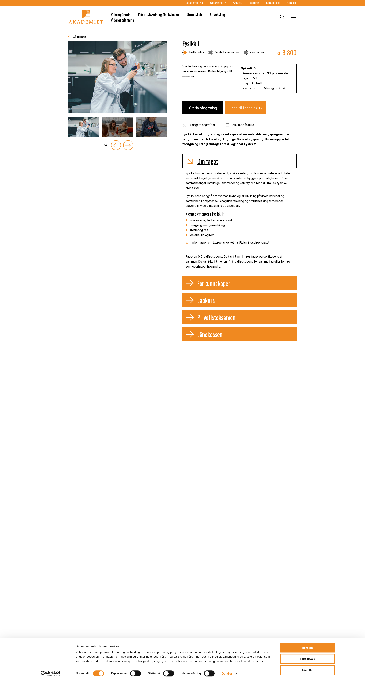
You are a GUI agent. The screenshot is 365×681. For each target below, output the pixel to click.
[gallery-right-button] (128, 145)
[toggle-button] (293, 17)
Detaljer (227, 673)
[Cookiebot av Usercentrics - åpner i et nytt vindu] (50, 673)
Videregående (120, 14)
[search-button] (282, 17)
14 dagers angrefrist (201, 125)
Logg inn (254, 2)
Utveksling (217, 14)
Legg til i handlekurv (246, 108)
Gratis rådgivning (203, 108)
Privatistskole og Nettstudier (158, 14)
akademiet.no (194, 2)
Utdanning (216, 2)
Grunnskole (195, 14)
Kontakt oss (273, 2)
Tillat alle (307, 647)
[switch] (135, 673)
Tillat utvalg (307, 658)
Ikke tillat (307, 670)
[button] (239, 161)
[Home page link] (85, 17)
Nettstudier (196, 52)
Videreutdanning (122, 20)
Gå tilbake (79, 37)
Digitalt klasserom (227, 52)
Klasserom (256, 52)
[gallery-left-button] (116, 145)
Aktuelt (237, 2)
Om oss (292, 2)
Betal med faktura (242, 125)
